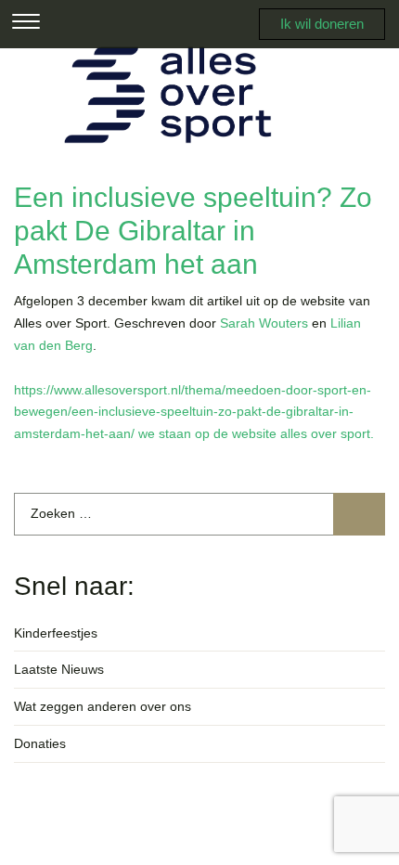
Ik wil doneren (322, 24)
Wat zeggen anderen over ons (102, 706)
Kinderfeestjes (55, 633)
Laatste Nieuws (59, 669)
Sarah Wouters (264, 323)
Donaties (40, 743)
